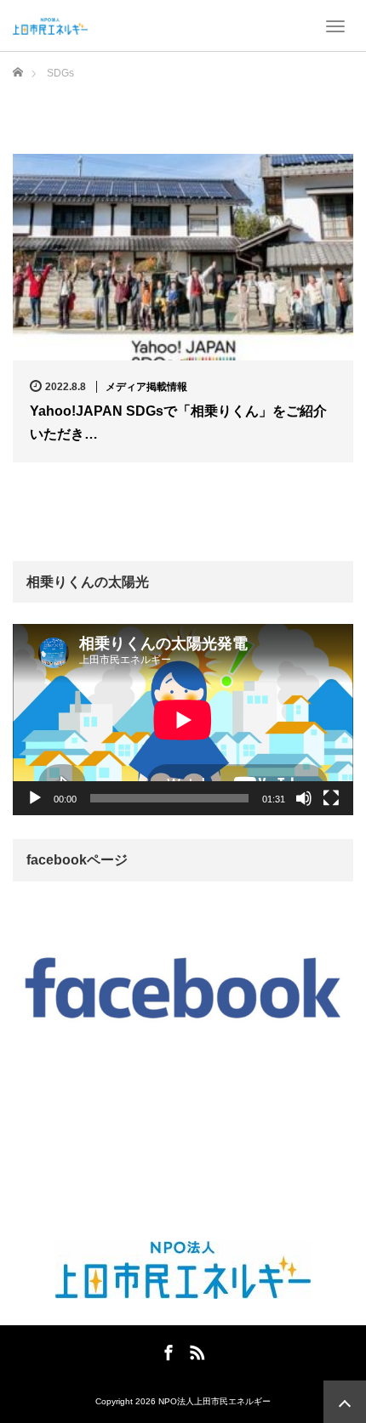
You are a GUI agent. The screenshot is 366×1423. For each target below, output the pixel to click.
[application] (183, 719)
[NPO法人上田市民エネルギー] (50, 25)
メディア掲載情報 (146, 387)
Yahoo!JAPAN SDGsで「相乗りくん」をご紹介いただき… (178, 422)
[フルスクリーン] (331, 798)
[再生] (34, 798)
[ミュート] (303, 798)
